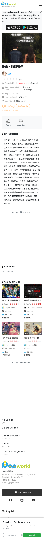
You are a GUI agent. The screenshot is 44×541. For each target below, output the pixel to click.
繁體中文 (7, 110)
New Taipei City (23, 106)
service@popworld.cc (10, 483)
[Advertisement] (22, 236)
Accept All (32, 535)
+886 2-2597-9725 (9, 480)
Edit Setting (12, 535)
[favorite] (18, 296)
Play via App (8, 106)
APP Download (24, 492)
